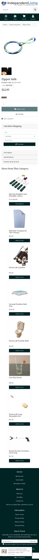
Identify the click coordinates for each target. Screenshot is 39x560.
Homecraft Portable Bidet (19, 341)
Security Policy (19, 525)
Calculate (20, 144)
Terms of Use (19, 514)
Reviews (7, 162)
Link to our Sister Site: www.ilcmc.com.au (19, 504)
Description (8, 153)
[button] (20, 114)
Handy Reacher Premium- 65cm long (19, 452)
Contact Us (19, 501)
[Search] (35, 9)
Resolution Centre (19, 483)
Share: (4, 85)
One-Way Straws (15, 378)
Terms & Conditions (21, 544)
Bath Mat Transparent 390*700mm (18, 232)
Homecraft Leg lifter (17, 267)
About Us (19, 493)
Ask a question (9, 119)
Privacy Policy (19, 518)
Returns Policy (19, 522)
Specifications (9, 157)
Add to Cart (20, 109)
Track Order (19, 480)
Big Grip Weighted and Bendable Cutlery (18, 195)
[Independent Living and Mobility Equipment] (20, 3)
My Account (19, 476)
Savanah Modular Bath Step (18, 305)
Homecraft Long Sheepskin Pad (15, 415)
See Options (20, 204)
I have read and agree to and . (20, 544)
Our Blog (19, 497)
